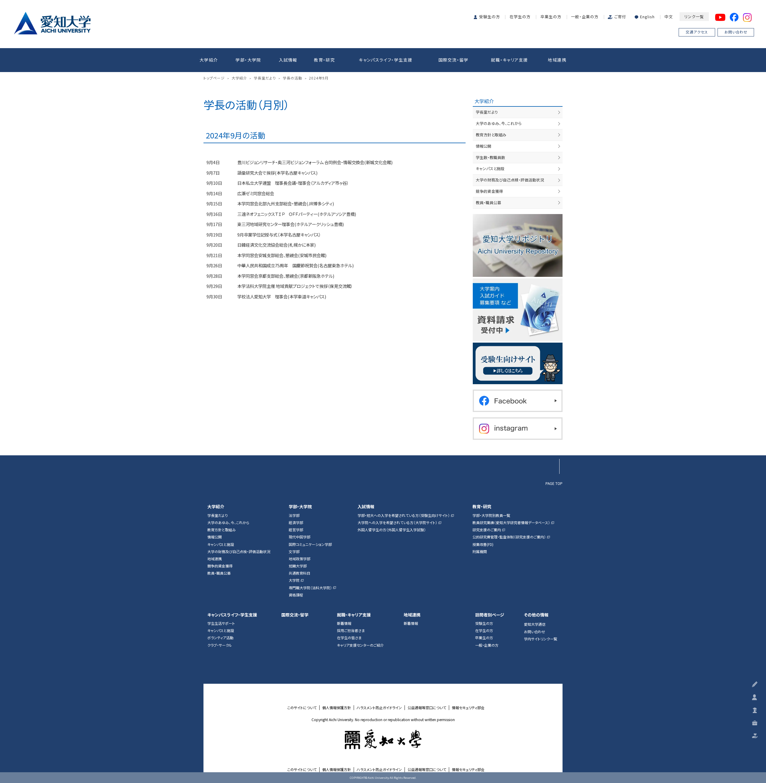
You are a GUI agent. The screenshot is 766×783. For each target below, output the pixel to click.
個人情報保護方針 (336, 707)
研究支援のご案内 (486, 529)
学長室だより (487, 112)
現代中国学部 (299, 537)
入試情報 (288, 60)
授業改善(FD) (482, 544)
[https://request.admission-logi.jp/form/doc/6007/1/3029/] (518, 309)
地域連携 (557, 60)
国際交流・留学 (453, 60)
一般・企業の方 (584, 16)
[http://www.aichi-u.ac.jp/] (383, 739)
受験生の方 (489, 16)
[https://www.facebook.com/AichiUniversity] (518, 401)
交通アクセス (697, 31)
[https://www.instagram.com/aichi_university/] (518, 428)
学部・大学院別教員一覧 (491, 515)
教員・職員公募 (488, 202)
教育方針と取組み (491, 135)
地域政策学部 (299, 558)
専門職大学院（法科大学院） (310, 587)
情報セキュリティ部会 (468, 707)
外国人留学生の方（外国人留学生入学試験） (392, 529)
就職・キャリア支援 (509, 60)
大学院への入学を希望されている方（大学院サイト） (397, 522)
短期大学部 (298, 566)
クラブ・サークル (219, 645)
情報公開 (483, 146)
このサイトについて (302, 707)
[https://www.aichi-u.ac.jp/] (52, 22)
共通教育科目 (299, 573)
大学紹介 (209, 60)
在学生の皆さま (349, 637)
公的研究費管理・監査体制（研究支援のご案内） (509, 537)
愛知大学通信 (534, 624)
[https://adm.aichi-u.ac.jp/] (518, 363)
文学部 (294, 551)
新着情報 (344, 623)
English (647, 16)
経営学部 (296, 529)
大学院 (294, 580)
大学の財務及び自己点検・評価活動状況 (510, 180)
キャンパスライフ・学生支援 (385, 60)
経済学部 (296, 522)
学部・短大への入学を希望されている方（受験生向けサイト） (404, 515)
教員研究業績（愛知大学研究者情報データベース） (511, 522)
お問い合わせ (735, 31)
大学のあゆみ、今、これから (499, 123)
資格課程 (296, 595)
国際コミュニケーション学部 (310, 544)
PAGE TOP (554, 483)
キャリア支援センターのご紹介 (360, 645)
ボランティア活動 (220, 637)
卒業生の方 (550, 16)
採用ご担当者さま (351, 630)
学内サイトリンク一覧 (540, 639)
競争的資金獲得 (489, 191)
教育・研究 (324, 60)
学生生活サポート (221, 623)
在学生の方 (520, 16)
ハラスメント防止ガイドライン (379, 707)
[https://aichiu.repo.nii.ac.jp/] (518, 245)
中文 (669, 16)
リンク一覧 (694, 16)
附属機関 (479, 551)
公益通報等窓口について (427, 707)
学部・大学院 (248, 60)
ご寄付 (620, 16)
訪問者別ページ (489, 615)
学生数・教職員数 (490, 157)
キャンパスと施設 (490, 168)
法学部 (294, 515)
